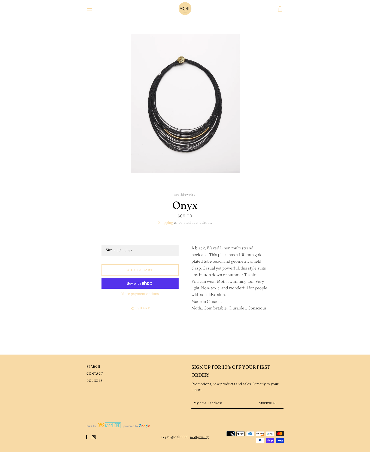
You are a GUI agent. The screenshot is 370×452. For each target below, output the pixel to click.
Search (93, 366)
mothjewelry (199, 437)
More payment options (140, 294)
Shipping (165, 222)
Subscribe (268, 403)
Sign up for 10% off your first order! (230, 371)
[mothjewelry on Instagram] (94, 436)
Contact (95, 373)
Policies (95, 381)
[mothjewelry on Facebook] (86, 436)
